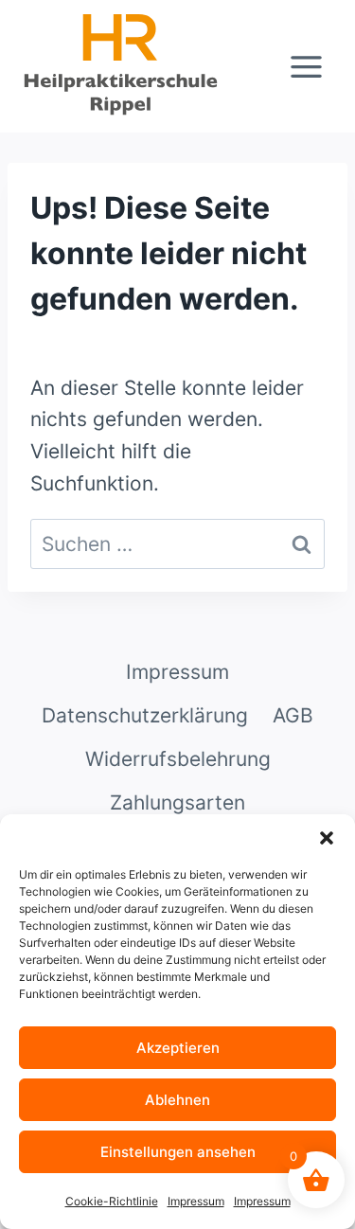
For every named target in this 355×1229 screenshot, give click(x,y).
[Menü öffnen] (305, 66)
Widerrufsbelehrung (178, 759)
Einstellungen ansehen (178, 1152)
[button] (326, 837)
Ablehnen (177, 1100)
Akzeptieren (178, 1048)
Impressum (196, 1201)
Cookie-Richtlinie (111, 1201)
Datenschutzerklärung (145, 715)
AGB (293, 715)
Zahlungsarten (177, 802)
